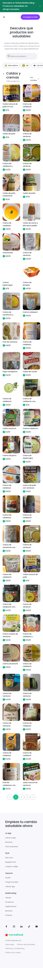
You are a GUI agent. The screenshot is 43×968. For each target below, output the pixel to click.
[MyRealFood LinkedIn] (21, 926)
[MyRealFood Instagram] (14, 926)
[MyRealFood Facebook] (6, 926)
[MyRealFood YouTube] (37, 926)
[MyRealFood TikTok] (29, 926)
